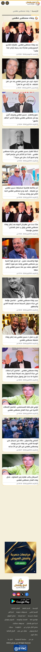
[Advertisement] (20, 520)
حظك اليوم (34, 634)
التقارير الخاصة (15, 608)
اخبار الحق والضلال (32, 623)
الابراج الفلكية (11, 631)
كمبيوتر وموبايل (9, 619)
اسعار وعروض (33, 631)
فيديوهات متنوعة (21, 612)
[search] (3, 3)
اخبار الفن (11, 612)
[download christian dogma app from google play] (20, 601)
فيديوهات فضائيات (18, 623)
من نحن (31, 639)
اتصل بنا (10, 639)
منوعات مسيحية (33, 615)
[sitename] (20, 583)
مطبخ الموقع (12, 615)
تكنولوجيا (18, 627)
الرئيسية (35, 11)
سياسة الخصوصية (20, 639)
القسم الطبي (33, 612)
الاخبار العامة (26, 608)
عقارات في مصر (22, 631)
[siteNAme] (33, 3)
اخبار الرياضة (21, 615)
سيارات (11, 627)
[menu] (7, 3)
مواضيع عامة (34, 619)
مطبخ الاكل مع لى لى (31, 627)
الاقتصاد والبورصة (22, 619)
